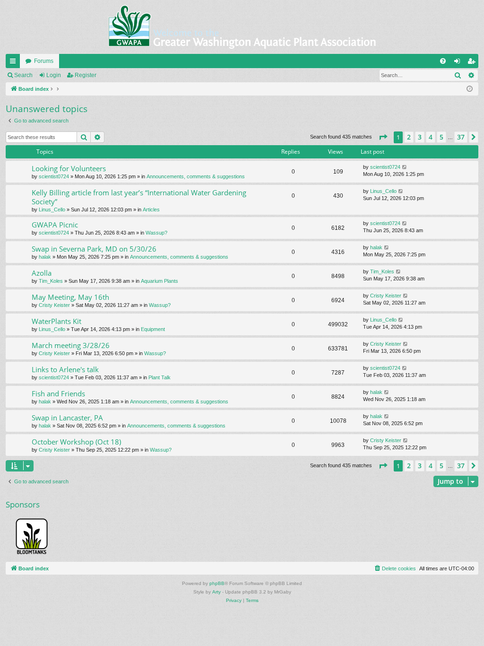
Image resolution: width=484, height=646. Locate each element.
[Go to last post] (405, 167)
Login (53, 75)
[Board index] (242, 27)
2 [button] (409, 136)
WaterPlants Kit (56, 321)
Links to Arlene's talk (65, 369)
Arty (216, 591)
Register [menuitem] (473, 63)
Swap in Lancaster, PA (67, 417)
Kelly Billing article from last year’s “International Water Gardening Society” (139, 197)
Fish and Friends (58, 393)
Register (85, 75)
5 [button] (441, 136)
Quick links (14, 63)
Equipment (153, 329)
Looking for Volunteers (69, 168)
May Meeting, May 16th (70, 297)
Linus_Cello (52, 209)
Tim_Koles (51, 281)
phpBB (217, 583)
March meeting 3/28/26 (71, 345)
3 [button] (420, 136)
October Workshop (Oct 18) (76, 441)
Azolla (42, 273)
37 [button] (461, 136)
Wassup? (156, 233)
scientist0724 (54, 176)
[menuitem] (443, 61)
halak (45, 257)
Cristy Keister (54, 305)
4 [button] (430, 136)
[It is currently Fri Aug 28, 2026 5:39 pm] (470, 89)
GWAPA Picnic (55, 224)
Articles (151, 209)
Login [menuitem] (459, 63)
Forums (43, 61)
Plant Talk (159, 377)
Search (23, 75)
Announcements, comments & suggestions (196, 176)
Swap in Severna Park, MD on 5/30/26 (94, 248)
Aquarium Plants (159, 281)
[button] (383, 137)
